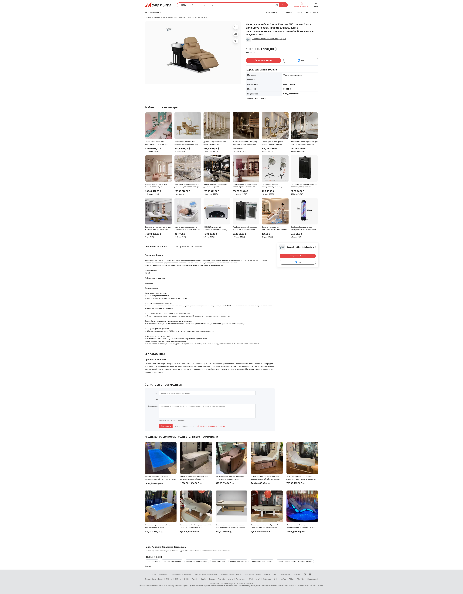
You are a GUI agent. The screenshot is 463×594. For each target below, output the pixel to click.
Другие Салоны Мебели (197, 17)
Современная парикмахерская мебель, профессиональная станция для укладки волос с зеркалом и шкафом (245, 185)
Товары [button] (183, 4)
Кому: (156, 399)
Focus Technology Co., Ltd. (229, 583)
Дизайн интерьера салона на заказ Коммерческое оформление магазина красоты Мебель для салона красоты (216, 143)
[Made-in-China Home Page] (158, 4)
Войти (316, 6)
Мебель (157, 17)
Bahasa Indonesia (312, 579)
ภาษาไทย (283, 579)
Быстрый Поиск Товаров (253, 574)
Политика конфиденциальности (206, 574)
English (160, 579)
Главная (148, 17)
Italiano (230, 579)
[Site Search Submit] (283, 4)
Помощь (287, 12)
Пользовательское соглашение (180, 574)
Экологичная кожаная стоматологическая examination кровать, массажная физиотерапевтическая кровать (274, 228)
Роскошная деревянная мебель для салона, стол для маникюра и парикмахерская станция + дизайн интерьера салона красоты (187, 185)
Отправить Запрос (263, 60)
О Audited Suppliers (270, 574)
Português (221, 579)
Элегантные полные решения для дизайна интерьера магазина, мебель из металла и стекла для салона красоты (304, 143)
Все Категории (153, 12)
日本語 (186, 579)
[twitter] (310, 574)
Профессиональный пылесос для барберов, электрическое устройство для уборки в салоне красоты (304, 185)
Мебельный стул (218, 561)
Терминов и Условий (316, 586)
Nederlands (267, 579)
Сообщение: (153, 406)
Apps (298, 12)
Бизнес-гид (296, 574)
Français (194, 579)
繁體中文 (178, 579)
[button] (276, 5)
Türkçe (291, 579)
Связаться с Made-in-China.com (230, 574)
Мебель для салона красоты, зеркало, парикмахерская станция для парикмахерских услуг (273, 143)
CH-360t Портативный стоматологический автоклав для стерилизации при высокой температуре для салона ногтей (216, 228)
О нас (154, 574)
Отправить (166, 426)
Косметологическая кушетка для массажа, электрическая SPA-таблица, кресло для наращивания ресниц (158, 228)
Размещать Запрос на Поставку (211, 426)
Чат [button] (302, 60)
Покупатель (271, 12)
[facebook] (305, 574)
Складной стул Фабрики (172, 561)
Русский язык (240, 579)
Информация (285, 574)
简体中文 (169, 579)
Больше (148, 566)
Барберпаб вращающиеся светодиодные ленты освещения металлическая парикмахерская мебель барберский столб (304, 228)
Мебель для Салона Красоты (174, 17)
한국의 (250, 579)
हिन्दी (275, 579)
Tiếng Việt (300, 579)
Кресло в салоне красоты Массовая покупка (295, 561)
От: (157, 393)
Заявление (163, 574)
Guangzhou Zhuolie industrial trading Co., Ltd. (269, 38)
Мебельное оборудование (196, 561)
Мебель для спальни (238, 561)
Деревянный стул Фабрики (262, 561)
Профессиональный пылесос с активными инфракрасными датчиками (245, 228)
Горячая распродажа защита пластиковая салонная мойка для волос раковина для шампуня (187, 228)
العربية (258, 579)
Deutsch (212, 579)
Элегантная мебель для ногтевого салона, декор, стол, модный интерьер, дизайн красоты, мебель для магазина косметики (157, 143)
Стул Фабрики (152, 561)
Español (203, 579)
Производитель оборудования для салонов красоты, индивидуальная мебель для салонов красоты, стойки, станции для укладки (217, 185)
